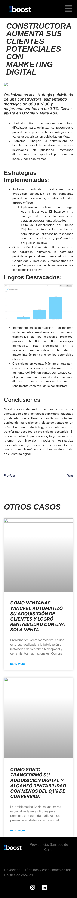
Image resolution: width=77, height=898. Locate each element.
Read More (17, 663)
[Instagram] (32, 887)
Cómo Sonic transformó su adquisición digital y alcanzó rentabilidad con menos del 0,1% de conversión (38, 783)
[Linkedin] (44, 887)
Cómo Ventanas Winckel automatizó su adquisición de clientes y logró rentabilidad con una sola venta (37, 616)
